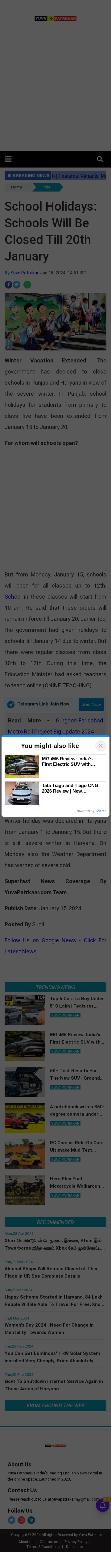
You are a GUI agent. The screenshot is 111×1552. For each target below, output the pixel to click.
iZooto (101, 811)
